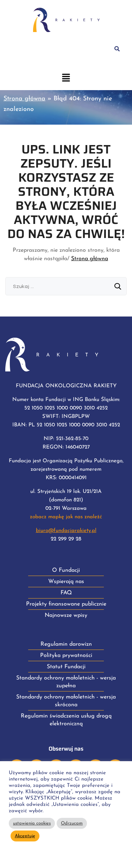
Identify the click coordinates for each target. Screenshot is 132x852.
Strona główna (24, 99)
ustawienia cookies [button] (32, 823)
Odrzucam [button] (72, 823)
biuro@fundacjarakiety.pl (66, 530)
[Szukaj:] (66, 286)
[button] (66, 78)
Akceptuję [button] (25, 836)
